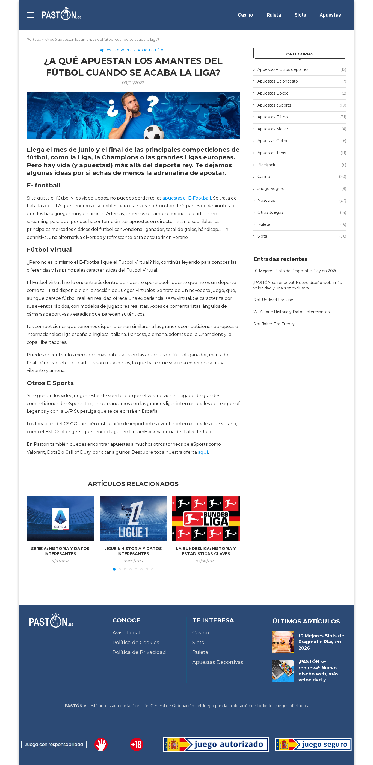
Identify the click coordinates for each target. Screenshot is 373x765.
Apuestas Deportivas (217, 662)
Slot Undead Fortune (273, 299)
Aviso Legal (126, 632)
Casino (245, 15)
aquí (203, 452)
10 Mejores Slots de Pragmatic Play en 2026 (295, 270)
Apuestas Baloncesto (301, 81)
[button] (34, 533)
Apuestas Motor (301, 129)
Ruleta (274, 15)
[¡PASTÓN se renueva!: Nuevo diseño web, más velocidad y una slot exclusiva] (283, 671)
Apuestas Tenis (301, 152)
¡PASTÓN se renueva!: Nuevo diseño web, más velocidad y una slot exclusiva (297, 285)
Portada (34, 39)
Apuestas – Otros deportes (301, 69)
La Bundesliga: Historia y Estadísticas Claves (206, 551)
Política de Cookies (136, 642)
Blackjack (301, 164)
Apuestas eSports (301, 105)
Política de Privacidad (139, 652)
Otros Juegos (301, 212)
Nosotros (301, 200)
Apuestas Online (301, 140)
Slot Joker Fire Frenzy (274, 323)
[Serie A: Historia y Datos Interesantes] (60, 518)
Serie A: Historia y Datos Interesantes (60, 551)
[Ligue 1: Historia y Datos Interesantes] (133, 518)
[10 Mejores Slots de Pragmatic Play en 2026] (283, 642)
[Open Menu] (30, 15)
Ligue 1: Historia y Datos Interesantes (133, 551)
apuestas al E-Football (186, 198)
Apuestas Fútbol (301, 117)
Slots (300, 15)
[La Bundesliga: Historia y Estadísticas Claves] (206, 518)
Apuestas (330, 15)
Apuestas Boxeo (301, 93)
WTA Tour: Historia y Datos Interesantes (291, 311)
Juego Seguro (301, 188)
